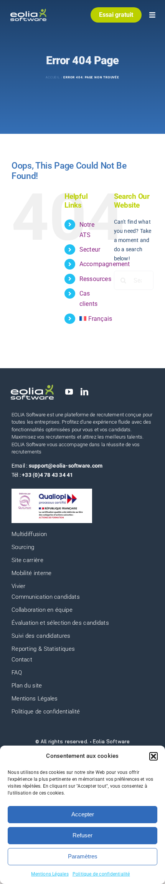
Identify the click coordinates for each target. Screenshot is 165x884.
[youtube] (69, 392)
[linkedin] (84, 392)
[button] (153, 756)
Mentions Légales (49, 874)
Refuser (82, 835)
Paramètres (82, 856)
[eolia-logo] (28, 11)
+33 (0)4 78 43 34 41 (47, 475)
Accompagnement (104, 264)
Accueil (53, 77)
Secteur (89, 249)
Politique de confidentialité (101, 874)
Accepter (82, 814)
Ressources (95, 279)
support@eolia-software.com (65, 466)
